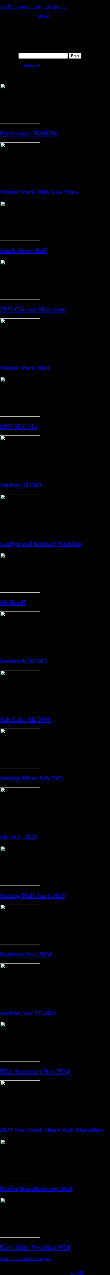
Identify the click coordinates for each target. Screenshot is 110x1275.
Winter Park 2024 (24, 368)
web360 (77, 1272)
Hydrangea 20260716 (29, 133)
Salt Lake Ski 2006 (25, 719)
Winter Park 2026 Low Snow (39, 192)
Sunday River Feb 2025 (32, 778)
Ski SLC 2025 (18, 836)
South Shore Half (23, 250)
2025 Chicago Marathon (33, 309)
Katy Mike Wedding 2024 (35, 1247)
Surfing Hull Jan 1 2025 (32, 895)
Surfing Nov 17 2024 (28, 1012)
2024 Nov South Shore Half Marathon (52, 1130)
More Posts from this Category (26, 1258)
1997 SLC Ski (18, 426)
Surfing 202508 (20, 485)
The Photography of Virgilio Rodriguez (33, 6)
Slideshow (31, 65)
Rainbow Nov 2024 (25, 954)
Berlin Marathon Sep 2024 (36, 1188)
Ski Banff (13, 602)
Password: (9, 55)
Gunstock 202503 (23, 661)
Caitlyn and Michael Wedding (41, 543)
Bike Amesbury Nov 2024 (34, 1071)
